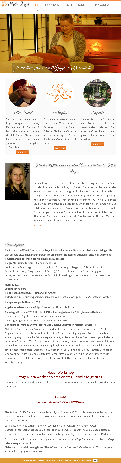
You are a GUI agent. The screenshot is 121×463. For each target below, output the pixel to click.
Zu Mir (70, 4)
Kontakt (39, 10)
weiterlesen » (22, 152)
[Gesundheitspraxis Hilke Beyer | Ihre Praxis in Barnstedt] (14, 4)
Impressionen (102, 4)
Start (37, 4)
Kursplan (83, 4)
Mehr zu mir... (41, 225)
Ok (95, 460)
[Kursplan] (60, 93)
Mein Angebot (53, 4)
